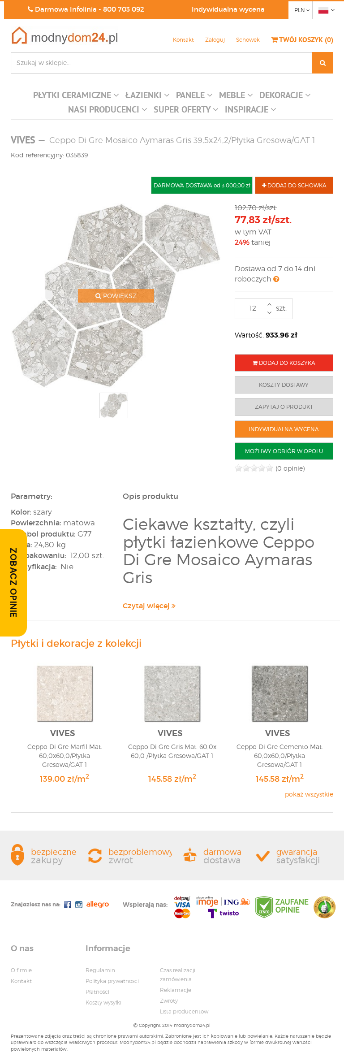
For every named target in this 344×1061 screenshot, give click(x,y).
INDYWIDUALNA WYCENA (284, 429)
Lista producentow (184, 1011)
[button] (76, 97)
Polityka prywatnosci (112, 981)
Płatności (97, 991)
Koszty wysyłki (103, 1002)
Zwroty (169, 1000)
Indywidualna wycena (228, 9)
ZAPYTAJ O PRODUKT (284, 406)
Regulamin (100, 970)
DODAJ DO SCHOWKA (296, 185)
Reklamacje (175, 990)
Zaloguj (215, 39)
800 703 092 (123, 9)
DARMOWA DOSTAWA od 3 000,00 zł (202, 185)
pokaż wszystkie (309, 794)
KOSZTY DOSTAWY (284, 384)
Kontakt (183, 39)
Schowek (248, 39)
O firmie (21, 970)
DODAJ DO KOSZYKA (286, 362)
